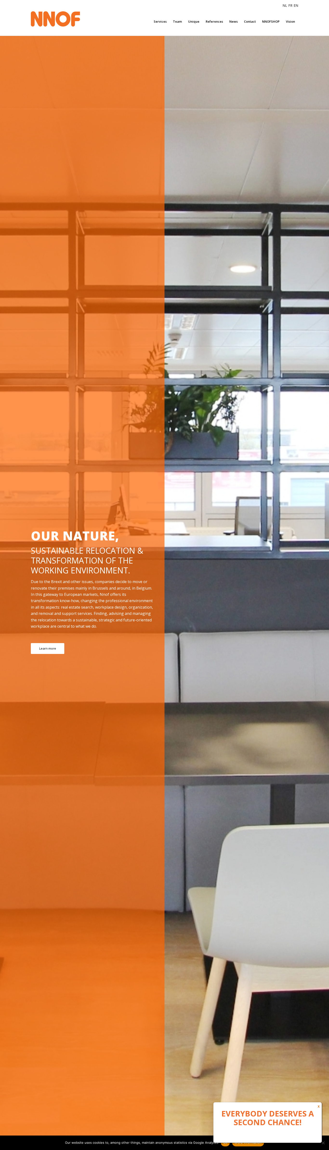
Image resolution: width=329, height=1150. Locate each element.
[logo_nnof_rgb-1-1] (64, 19)
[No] (323, 1142)
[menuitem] (160, 21)
